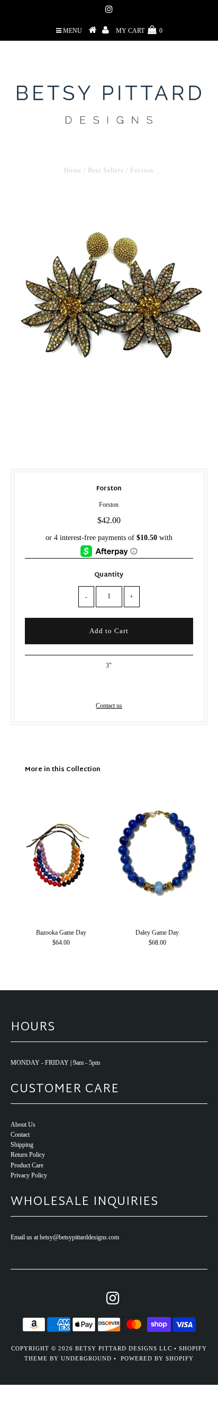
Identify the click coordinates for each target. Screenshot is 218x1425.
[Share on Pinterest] (125, 685)
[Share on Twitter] (107, 685)
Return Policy (28, 1154)
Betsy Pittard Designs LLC (123, 1348)
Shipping (22, 1144)
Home (72, 170)
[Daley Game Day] (157, 918)
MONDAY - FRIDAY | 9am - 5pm (55, 1062)
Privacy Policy (29, 1175)
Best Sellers (106, 170)
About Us (23, 1124)
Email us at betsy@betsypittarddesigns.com (65, 1237)
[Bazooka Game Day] (60, 918)
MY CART (139, 30)
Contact (20, 1134)
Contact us (109, 705)
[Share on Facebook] (90, 685)
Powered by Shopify (157, 1358)
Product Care (27, 1165)
